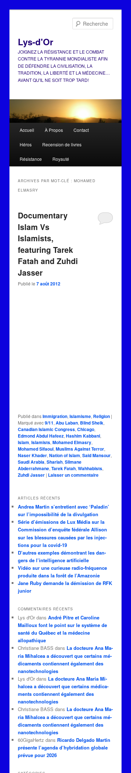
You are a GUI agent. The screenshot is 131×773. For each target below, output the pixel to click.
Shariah (55, 462)
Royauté (60, 159)
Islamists (40, 442)
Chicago (85, 429)
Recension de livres (62, 144)
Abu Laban (67, 422)
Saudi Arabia (31, 462)
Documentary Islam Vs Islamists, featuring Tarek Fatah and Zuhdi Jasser (48, 244)
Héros (26, 144)
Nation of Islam (64, 455)
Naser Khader (32, 455)
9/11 (49, 422)
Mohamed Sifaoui (35, 449)
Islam (23, 442)
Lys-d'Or (35, 41)
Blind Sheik (91, 422)
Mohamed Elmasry (71, 442)
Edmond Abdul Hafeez (41, 436)
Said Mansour (96, 455)
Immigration (55, 416)
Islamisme (80, 416)
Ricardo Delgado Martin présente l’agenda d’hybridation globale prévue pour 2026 (64, 747)
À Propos (54, 130)
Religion (101, 416)
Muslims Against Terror (80, 449)
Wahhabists (90, 468)
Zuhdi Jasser (31, 475)
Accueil (27, 130)
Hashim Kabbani (83, 436)
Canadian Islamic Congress (46, 429)
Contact (81, 130)
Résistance (31, 159)
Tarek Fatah (63, 468)
